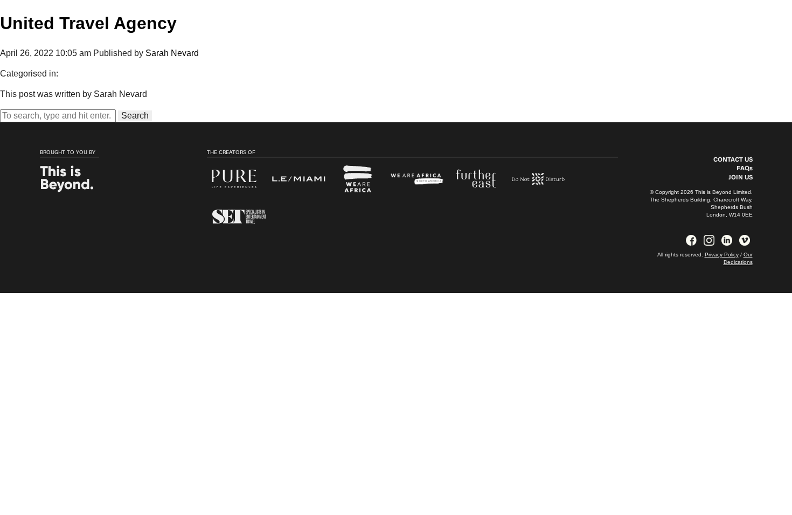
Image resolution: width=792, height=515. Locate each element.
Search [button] (135, 115)
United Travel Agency (88, 23)
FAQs (745, 168)
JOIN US (740, 178)
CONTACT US (733, 160)
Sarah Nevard (172, 53)
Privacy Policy (722, 255)
